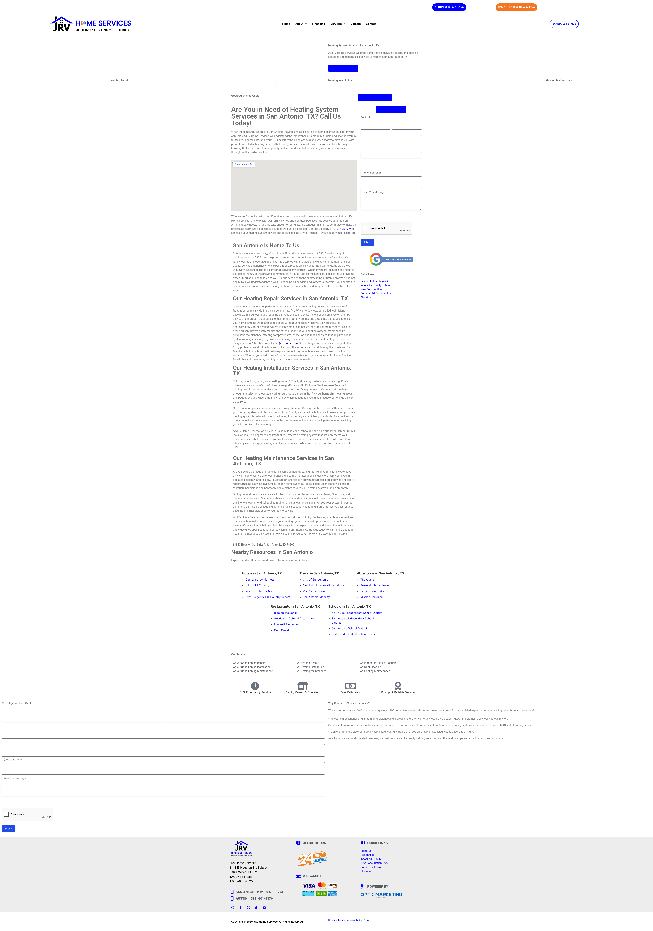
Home (286, 24)
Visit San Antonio (314, 591)
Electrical (366, 297)
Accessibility (354, 920)
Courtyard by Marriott (259, 579)
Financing (318, 24)
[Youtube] (264, 907)
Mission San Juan (371, 597)
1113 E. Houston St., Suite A (248, 867)
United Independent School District (354, 634)
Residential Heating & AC (375, 281)
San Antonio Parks (372, 591)
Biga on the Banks (285, 612)
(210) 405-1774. (288, 343)
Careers (356, 24)
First (363, 138)
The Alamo (367, 579)
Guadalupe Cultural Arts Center (294, 618)
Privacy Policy (336, 920)
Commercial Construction (376, 293)
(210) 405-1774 (342, 228)
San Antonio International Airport (324, 585)
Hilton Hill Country (257, 585)
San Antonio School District (349, 628)
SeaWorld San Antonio (374, 585)
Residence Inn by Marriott (261, 591)
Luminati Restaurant (287, 624)
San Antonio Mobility (316, 597)
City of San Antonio (315, 579)
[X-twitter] (248, 907)
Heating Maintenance (559, 80)
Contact (371, 24)
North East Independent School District (357, 612)
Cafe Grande (282, 630)
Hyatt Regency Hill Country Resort (267, 597)
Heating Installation (340, 80)
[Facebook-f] (240, 907)
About (299, 24)
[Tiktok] (256, 907)
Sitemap (369, 920)
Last (394, 138)
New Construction (371, 289)
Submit (367, 242)
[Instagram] (233, 907)
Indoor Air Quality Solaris (375, 285)
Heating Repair (120, 80)
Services (336, 24)
